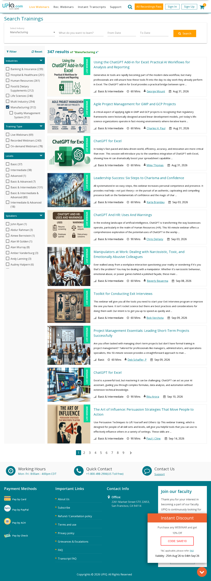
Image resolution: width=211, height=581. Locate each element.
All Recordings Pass (149, 6)
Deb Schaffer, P (137, 359)
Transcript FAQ (67, 558)
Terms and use (67, 524)
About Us (63, 499)
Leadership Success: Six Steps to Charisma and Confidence (139, 178)
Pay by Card (19, 499)
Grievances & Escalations (73, 541)
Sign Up (189, 6)
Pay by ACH (19, 522)
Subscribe (64, 507)
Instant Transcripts (92, 7)
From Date (114, 33)
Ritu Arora (152, 396)
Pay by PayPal (20, 509)
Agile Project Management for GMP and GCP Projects (135, 104)
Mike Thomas (155, 165)
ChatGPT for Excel (107, 141)
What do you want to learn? (76, 33)
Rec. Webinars (63, 7)
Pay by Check (20, 535)
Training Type (14, 126)
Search (187, 33)
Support (116, 7)
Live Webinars (39, 7)
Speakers (11, 215)
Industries (12, 60)
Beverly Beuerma (157, 281)
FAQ (192, 550)
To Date (145, 33)
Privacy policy (66, 533)
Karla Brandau (156, 202)
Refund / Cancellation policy (75, 516)
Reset (38, 51)
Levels (9, 155)
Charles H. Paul (156, 128)
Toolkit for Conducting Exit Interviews (123, 293)
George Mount (156, 91)
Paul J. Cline (153, 438)
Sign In (172, 6)
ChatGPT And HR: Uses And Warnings (123, 215)
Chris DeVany (155, 239)
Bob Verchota (155, 318)
